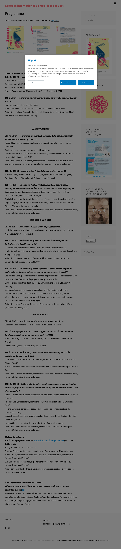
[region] (61, 72)
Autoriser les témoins (68, 83)
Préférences (36, 83)
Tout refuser (86, 83)
